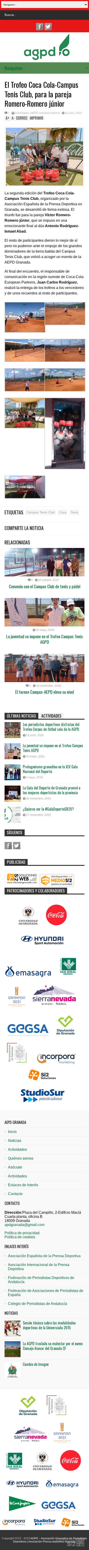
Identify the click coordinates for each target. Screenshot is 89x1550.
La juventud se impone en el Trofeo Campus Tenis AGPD (44, 639)
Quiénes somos (20, 1158)
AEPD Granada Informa (45, 113)
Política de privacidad (22, 1233)
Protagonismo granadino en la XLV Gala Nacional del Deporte (50, 769)
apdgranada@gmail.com (24, 1225)
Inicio (12, 1132)
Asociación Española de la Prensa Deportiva (44, 1256)
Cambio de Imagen (36, 1364)
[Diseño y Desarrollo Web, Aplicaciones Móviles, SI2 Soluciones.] (71, 1542)
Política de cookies (20, 1237)
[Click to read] (44, 562)
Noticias (14, 1141)
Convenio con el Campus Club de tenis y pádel (44, 586)
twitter (48, 26)
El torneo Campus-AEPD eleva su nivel (44, 691)
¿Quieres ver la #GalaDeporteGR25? (48, 809)
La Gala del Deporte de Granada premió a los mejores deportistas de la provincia (51, 790)
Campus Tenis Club (40, 512)
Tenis (74, 512)
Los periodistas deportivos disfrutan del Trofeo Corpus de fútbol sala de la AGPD (51, 727)
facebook (39, 26)
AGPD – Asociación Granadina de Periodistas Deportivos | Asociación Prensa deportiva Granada (50, 1540)
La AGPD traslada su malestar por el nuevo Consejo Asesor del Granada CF (53, 1346)
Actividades (22, 113)
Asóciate (15, 1167)
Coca (62, 512)
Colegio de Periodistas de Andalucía (37, 1304)
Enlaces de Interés (23, 1185)
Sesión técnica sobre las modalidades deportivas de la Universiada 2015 (49, 1325)
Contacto (15, 1194)
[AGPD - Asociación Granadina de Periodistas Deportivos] (47, 57)
